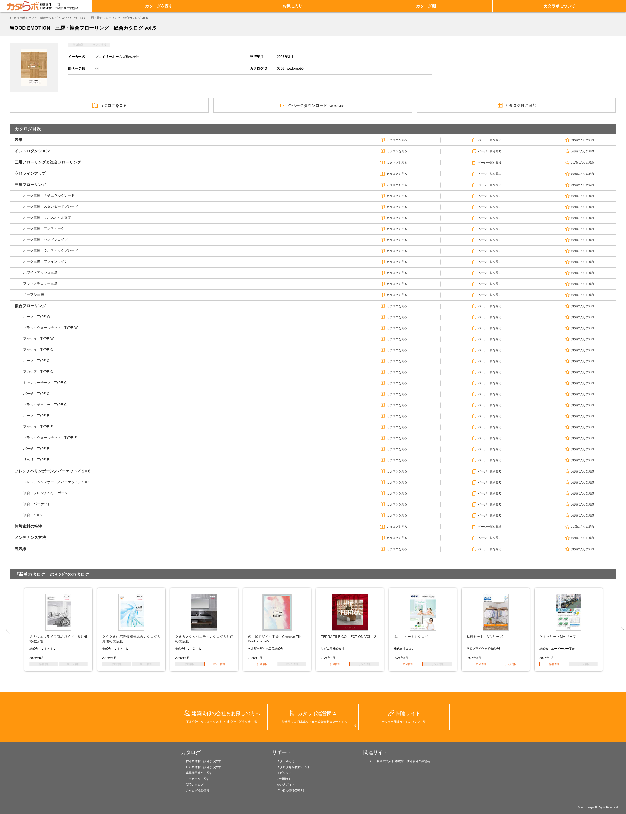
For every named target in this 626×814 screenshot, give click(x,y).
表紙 (18, 140)
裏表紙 (20, 549)
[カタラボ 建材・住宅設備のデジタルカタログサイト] (23, 6)
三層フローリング (30, 185)
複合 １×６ (32, 515)
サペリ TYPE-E (36, 460)
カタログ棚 (426, 6)
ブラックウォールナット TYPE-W (50, 328)
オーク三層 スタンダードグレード (50, 206)
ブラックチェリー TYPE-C (45, 405)
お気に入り (292, 6)
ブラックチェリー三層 (40, 283)
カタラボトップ (23, 18)
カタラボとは (286, 761)
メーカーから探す (197, 779)
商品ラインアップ (30, 173)
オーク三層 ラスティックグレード (50, 250)
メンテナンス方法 (30, 537)
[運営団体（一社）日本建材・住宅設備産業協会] (59, 6)
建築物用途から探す (199, 773)
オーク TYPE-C (36, 361)
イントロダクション (32, 151)
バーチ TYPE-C (36, 394)
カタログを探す (159, 6)
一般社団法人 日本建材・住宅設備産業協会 (402, 761)
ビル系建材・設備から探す (203, 767)
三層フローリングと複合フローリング (48, 162)
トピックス (284, 773)
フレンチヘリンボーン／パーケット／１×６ (53, 471)
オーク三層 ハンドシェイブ (45, 239)
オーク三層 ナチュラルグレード (49, 195)
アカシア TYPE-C (38, 372)
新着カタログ (194, 784)
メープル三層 (33, 294)
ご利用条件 (284, 779)
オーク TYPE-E (36, 416)
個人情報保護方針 (294, 790)
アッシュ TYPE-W (38, 339)
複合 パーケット (37, 504)
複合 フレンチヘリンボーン (45, 493)
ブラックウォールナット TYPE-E (50, 438)
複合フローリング (30, 306)
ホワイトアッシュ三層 (40, 272)
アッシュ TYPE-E (38, 427)
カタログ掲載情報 (197, 790)
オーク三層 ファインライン (45, 261)
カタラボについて (559, 6)
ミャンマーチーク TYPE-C (45, 383)
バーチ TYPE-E (36, 449)
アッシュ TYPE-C (38, 350)
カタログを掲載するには (293, 767)
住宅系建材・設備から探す (203, 761)
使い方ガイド (286, 784)
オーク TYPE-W (36, 317)
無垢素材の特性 (28, 526)
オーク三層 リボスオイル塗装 (47, 217)
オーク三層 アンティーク (43, 228)
